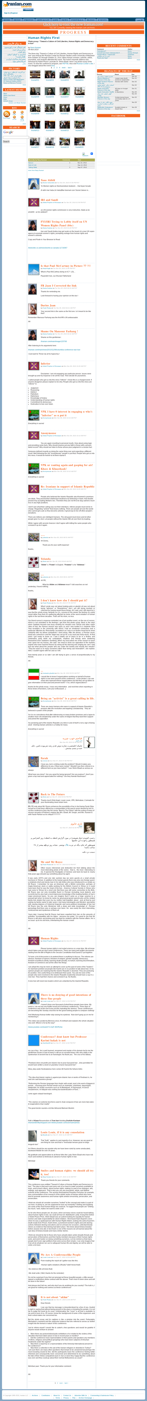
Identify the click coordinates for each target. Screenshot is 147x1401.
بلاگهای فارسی (22, 119)
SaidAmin (131, 54)
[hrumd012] (80, 108)
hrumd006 (50, 97)
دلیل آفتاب (22, 52)
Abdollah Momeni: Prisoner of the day (103, 98)
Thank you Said (102, 58)
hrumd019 (65, 147)
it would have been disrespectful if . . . (109, 53)
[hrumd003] (65, 74)
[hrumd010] (50, 108)
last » (70, 68)
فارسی (140, 19)
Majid (80, 826)
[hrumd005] (35, 91)
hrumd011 (65, 114)
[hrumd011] (65, 108)
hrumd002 (50, 80)
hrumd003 (65, 80)
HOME (7, 19)
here (53, 66)
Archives (35, 1395)
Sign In (6, 13)
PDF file (65, 64)
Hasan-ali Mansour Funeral (12, 83)
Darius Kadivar (47, 228)
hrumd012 (80, 114)
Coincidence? (101, 51)
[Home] (17, 7)
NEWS (65, 19)
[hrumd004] (80, 74)
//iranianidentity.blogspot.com (39, 1123)
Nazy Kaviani (35, 48)
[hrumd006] (50, 91)
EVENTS (102, 19)
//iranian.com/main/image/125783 (54, 341)
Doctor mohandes (49, 182)
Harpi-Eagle (47, 268)
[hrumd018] (50, 141)
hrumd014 (50, 130)
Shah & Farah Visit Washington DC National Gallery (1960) (13, 80)
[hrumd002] (50, 74)
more (24, 85)
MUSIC (17, 19)
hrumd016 (80, 130)
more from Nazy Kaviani (36, 170)
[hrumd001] (35, 74)
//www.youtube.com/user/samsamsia (65, 1123)
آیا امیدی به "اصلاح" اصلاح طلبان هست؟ (17, 56)
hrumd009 (35, 114)
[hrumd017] (35, 141)
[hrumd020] (80, 141)
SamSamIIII (47, 1043)
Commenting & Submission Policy (102, 1395)
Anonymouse (47, 418)
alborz (130, 58)
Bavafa (45, 1135)
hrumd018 (50, 147)
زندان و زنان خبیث (19, 50)
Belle (5, 99)
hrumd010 (50, 114)
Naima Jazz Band (9, 95)
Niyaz (5, 93)
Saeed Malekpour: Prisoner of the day (103, 79)
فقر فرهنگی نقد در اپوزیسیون (15, 47)
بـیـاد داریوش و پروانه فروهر (12, 77)
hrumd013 (35, 130)
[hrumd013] (35, 124)
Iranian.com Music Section (17, 103)
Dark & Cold (32, 165)
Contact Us (67, 1395)
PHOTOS (28, 19)
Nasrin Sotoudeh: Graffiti (105, 92)
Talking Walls (32, 167)
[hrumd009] (35, 108)
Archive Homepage (85, 1398)
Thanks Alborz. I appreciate (106, 54)
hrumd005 (35, 97)
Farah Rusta (47, 308)
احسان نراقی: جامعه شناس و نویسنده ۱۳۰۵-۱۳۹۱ (105, 85)
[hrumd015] (65, 124)
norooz (45, 761)
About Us (56, 1395)
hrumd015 (65, 130)
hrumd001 (35, 80)
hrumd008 (80, 97)
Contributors (45, 1395)
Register (14, 13)
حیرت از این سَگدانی (103, 56)
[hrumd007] (65, 91)
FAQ (73, 1398)
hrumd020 (80, 147)
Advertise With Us (81, 1395)
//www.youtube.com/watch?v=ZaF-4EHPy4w (45, 1027)
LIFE (55, 19)
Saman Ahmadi (133, 53)
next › (64, 68)
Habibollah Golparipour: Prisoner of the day (105, 108)
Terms (58, 1398)
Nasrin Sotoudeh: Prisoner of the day (103, 89)
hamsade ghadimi (49, 673)
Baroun (30, 163)
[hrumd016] (80, 124)
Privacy (66, 1398)
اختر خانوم (79, 740)
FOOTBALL (77, 19)
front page (6, 118)
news (22, 114)
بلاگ (67, 845)
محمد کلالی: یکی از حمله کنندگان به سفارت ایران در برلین (105, 103)
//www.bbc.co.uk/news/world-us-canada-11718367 (47, 248)
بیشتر (24, 63)
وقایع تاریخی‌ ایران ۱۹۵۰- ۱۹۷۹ (12, 76)
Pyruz (5, 97)
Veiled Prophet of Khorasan (52, 202)
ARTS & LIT (43, 19)
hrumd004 (80, 80)
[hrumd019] (65, 141)
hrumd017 (35, 147)
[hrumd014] (50, 124)
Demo (45, 561)
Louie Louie (47, 1001)
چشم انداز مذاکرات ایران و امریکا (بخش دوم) (16, 60)
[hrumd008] (80, 91)
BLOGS (91, 19)
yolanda (45, 537)
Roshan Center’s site (85, 64)
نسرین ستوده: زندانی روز (105, 76)
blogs (14, 114)
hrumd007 (65, 97)
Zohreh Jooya (8, 101)
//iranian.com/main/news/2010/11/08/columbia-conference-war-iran (54, 350)
